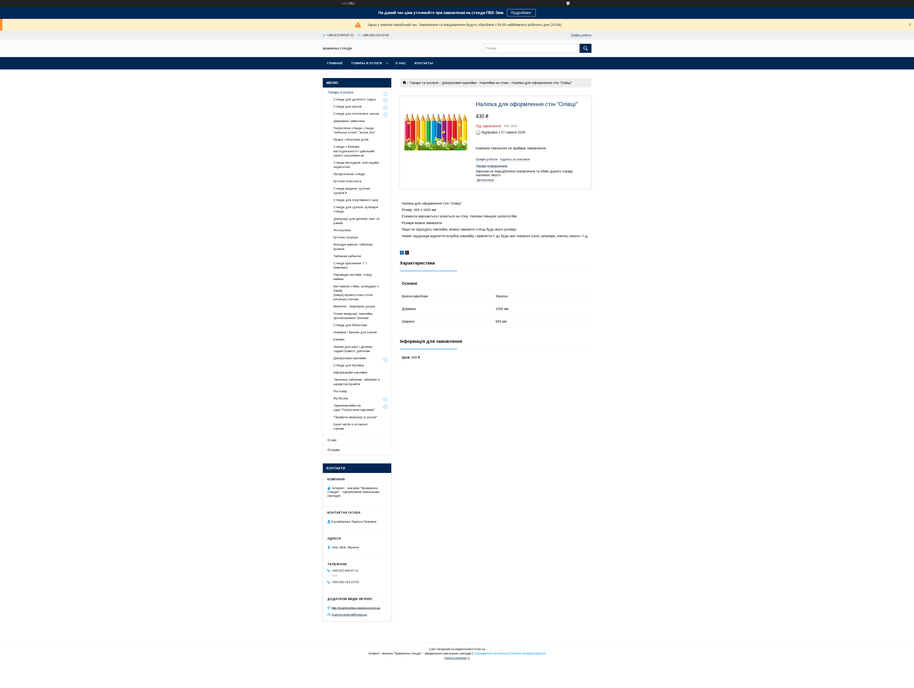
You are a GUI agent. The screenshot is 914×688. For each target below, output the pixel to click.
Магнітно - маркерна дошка (354, 306)
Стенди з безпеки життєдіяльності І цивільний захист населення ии (353, 151)
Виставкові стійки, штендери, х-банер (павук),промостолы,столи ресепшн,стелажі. (356, 293)
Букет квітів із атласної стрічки (350, 426)
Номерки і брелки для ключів (355, 332)
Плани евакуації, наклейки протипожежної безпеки (353, 316)
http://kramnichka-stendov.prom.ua (356, 607)
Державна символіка (349, 121)
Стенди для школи (347, 106)
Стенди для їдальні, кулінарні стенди (355, 209)
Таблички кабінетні (347, 256)
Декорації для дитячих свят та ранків (356, 221)
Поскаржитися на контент (490, 653)
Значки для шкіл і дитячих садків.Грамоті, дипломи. (353, 349)
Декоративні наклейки (459, 83)
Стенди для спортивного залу (355, 200)
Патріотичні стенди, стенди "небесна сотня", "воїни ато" (354, 130)
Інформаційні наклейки (350, 372)
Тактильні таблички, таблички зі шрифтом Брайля (356, 382)
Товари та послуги (423, 83)
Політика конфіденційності (528, 653)
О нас (400, 63)
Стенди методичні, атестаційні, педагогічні (356, 165)
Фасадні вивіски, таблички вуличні (353, 247)
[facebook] (402, 253)
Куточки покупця (345, 237)
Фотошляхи (342, 230)
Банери (338, 339)
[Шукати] (585, 48)
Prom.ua (479, 649)
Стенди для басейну (348, 365)
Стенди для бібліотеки (350, 325)
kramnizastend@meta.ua (349, 614)
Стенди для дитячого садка (354, 99)
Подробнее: (521, 13)
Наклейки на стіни (494, 83)
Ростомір (340, 391)
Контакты (423, 63)
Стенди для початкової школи (356, 113)
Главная (334, 63)
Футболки (340, 398)
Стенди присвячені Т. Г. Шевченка (350, 265)
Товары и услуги (366, 63)
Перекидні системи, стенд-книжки (353, 277)
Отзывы (334, 450)
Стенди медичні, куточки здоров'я (351, 191)
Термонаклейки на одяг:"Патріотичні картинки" (354, 408)
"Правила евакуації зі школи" (355, 417)
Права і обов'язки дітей (350, 139)
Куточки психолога (347, 181)
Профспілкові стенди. (349, 174)
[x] (407, 253)
